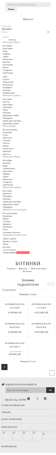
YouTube (37, 396)
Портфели (7, 196)
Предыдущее (49, 284)
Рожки (5, 244)
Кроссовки (8, 48)
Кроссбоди (8, 104)
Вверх (52, 373)
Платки (6, 143)
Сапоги (6, 79)
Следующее (53, 284)
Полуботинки (9, 93)
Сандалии (7, 70)
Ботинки (7, 90)
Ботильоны (8, 84)
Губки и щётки (9, 238)
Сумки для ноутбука (12, 120)
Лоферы (6, 54)
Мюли (5, 67)
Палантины (8, 148)
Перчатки (7, 137)
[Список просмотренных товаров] (39, 290)
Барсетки (7, 193)
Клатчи (6, 102)
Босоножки (8, 64)
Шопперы (7, 107)
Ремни (6, 146)
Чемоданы (8, 118)
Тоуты (5, 110)
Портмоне (7, 227)
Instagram (44, 396)
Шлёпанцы (8, 73)
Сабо (5, 76)
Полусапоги (8, 82)
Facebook (30, 396)
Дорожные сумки (11, 115)
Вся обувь (7, 45)
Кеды (5, 51)
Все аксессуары (10, 129)
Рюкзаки (7, 112)
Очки (5, 135)
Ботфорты (7, 87)
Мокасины (8, 59)
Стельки (6, 140)
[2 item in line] (44, 290)
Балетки (6, 62)
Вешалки (7, 151)
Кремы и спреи (10, 241)
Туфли (5, 56)
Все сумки (7, 99)
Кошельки (7, 132)
